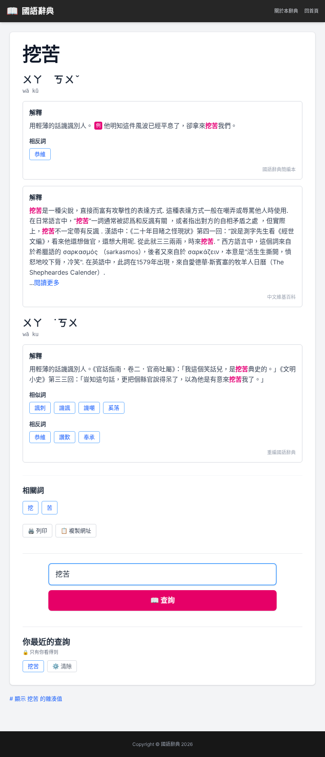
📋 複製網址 (76, 530)
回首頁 (311, 11)
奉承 (89, 437)
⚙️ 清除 (62, 666)
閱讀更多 (46, 283)
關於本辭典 (286, 11)
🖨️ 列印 (37, 530)
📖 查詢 (162, 600)
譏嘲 (89, 407)
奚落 (113, 407)
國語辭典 (30, 11)
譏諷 (64, 407)
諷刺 (40, 407)
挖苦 (33, 666)
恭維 (40, 154)
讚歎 (64, 437)
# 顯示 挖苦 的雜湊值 (36, 698)
